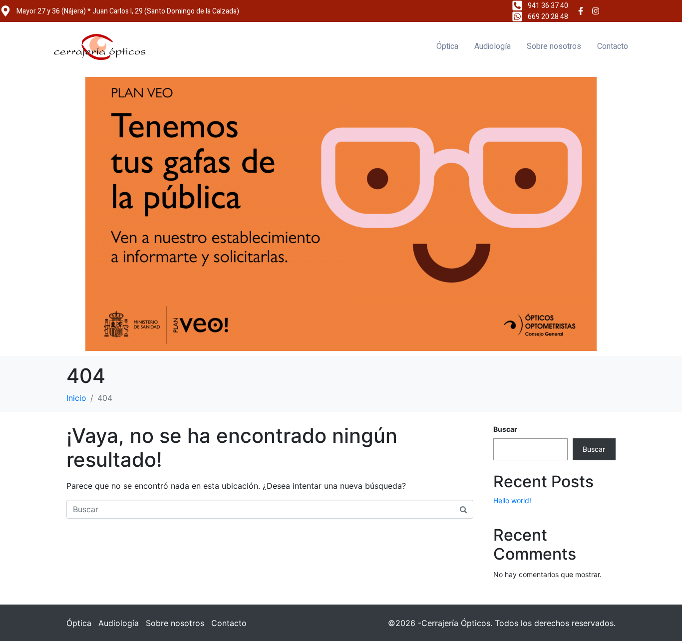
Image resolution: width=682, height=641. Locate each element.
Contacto (612, 46)
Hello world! (512, 500)
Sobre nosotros (554, 46)
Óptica (447, 46)
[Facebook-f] (580, 10)
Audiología (492, 46)
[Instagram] (596, 10)
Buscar (505, 429)
